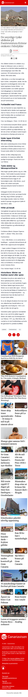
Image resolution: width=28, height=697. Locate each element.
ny (19, 329)
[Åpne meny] (25, 2)
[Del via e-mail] (16, 58)
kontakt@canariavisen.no (9, 678)
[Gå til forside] (7, 3)
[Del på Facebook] (11, 58)
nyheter (4, 329)
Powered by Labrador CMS (14, 693)
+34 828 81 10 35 (6, 683)
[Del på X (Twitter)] (14, 58)
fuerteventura (12, 329)
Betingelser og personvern (10, 663)
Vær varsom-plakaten (13, 658)
